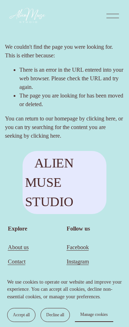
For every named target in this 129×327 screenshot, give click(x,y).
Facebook (78, 247)
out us (22, 247)
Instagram (78, 262)
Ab (11, 247)
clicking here (100, 118)
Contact (16, 262)
